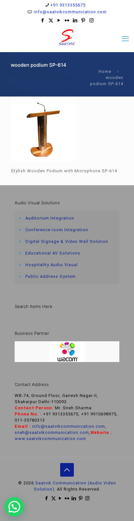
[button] (14, 506)
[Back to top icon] (67, 470)
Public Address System (50, 276)
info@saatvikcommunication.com (70, 11)
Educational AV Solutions (52, 253)
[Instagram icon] (91, 20)
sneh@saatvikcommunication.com (52, 432)
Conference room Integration (56, 229)
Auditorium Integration (49, 218)
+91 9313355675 (68, 5)
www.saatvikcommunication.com (50, 438)
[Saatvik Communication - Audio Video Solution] (67, 37)
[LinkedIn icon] (75, 20)
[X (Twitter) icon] (50, 20)
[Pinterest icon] (83, 20)
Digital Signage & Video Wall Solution (66, 241)
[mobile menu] (125, 38)
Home (105, 71)
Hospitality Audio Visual (51, 264)
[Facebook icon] (42, 20)
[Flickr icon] (67, 20)
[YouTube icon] (59, 20)
